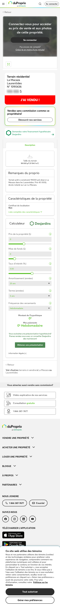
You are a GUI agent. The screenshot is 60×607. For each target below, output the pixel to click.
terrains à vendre (27, 370)
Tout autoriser (30, 591)
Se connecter (52, 4)
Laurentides (12, 372)
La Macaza (43, 370)
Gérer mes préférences (30, 600)
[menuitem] (30, 437)
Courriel (40, 503)
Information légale (16, 353)
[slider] (23, 243)
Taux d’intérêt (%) (17, 263)
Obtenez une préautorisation (30, 345)
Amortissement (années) (21, 278)
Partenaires (9, 484)
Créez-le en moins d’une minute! (30, 49)
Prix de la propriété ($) (20, 234)
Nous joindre (10, 496)
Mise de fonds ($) (17, 248)
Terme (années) (16, 290)
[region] (30, 576)
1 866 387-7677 (16, 503)
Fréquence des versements (22, 303)
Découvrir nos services (30, 119)
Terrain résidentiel (18, 76)
